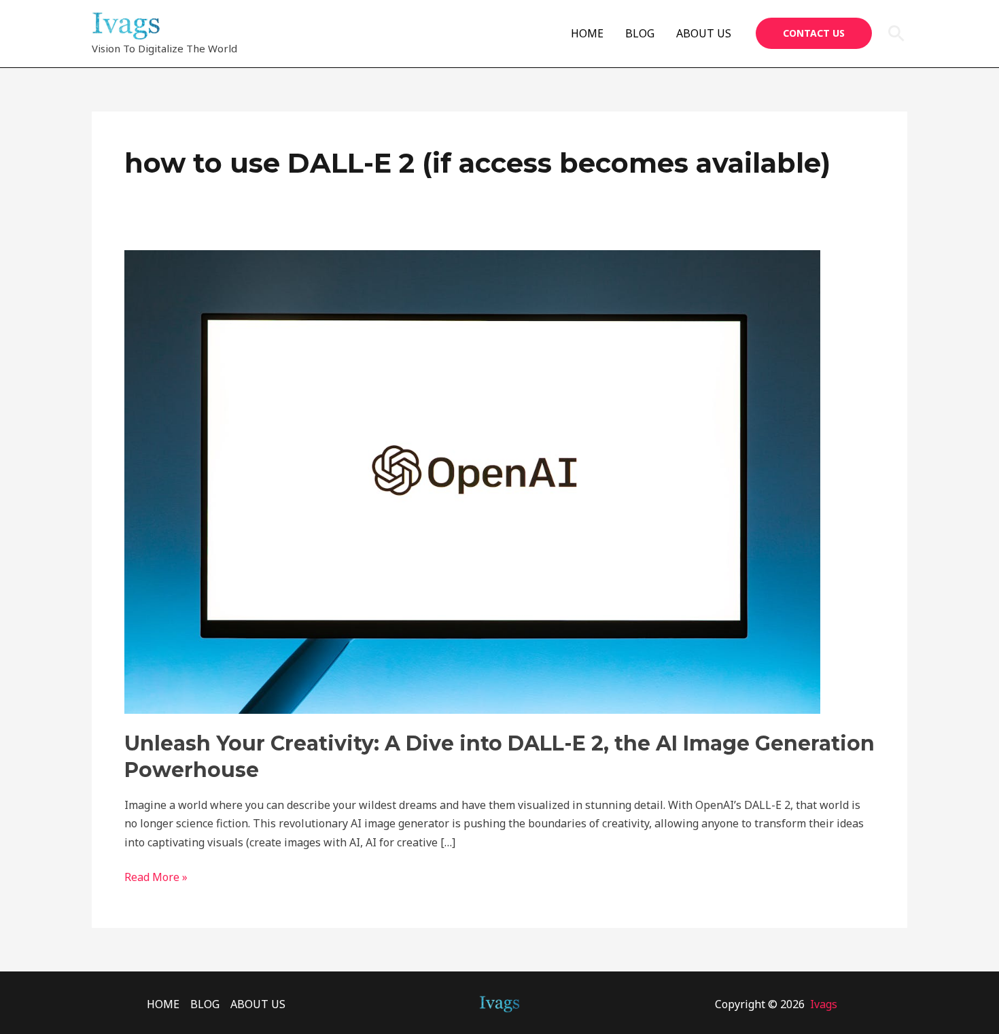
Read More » (156, 876)
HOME (587, 33)
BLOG (639, 33)
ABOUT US (703, 33)
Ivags (823, 1004)
